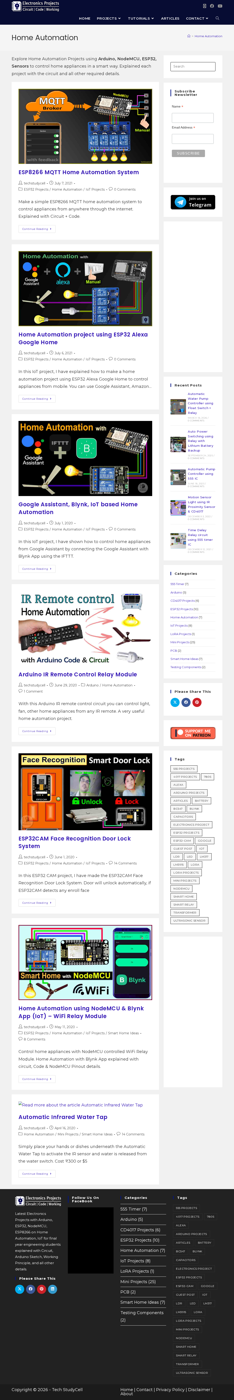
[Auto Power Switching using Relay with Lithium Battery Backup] (178, 444)
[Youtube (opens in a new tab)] (220, 6)
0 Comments (125, 189)
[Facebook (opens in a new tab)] (212, 6)
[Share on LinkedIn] (52, 1289)
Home (126, 1389)
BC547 (178, 808)
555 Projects (183, 768)
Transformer (184, 912)
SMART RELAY (183, 904)
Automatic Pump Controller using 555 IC (201, 474)
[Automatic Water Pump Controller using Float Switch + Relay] (178, 407)
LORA (195, 864)
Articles (180, 800)
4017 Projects (185, 776)
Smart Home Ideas (123, 1033)
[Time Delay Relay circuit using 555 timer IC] (178, 541)
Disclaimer (199, 1389)
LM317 (204, 856)
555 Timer (177, 584)
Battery (201, 800)
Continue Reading (39, 228)
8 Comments (34, 1039)
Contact (144, 1389)
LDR (176, 856)
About (126, 1393)
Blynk (194, 808)
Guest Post (182, 848)
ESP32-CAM (182, 840)
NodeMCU (181, 888)
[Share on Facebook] (186, 702)
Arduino (92, 685)
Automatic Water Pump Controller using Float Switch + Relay (200, 403)
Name (177, 106)
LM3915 (178, 864)
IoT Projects (95, 189)
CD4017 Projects (182, 600)
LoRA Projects (180, 634)
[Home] (188, 36)
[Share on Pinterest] (197, 702)
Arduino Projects (188, 792)
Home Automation (208, 36)
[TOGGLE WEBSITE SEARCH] (217, 18)
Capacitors (183, 816)
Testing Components (185, 667)
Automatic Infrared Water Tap (63, 1117)
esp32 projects (186, 832)
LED (190, 856)
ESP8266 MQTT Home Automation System (79, 172)
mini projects (184, 880)
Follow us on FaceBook (85, 1199)
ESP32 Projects (36, 189)
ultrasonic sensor (189, 920)
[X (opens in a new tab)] (204, 6)
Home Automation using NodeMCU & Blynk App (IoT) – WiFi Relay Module (81, 1012)
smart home (183, 896)
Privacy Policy (170, 1389)
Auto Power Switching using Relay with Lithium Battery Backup (200, 441)
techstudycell (34, 183)
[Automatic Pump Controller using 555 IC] (178, 477)
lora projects (186, 872)
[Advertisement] (192, 296)
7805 (207, 776)
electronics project (191, 824)
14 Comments (125, 863)
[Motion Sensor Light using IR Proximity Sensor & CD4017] (178, 508)
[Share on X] (175, 702)
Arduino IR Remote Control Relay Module (78, 674)
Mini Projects (68, 1134)
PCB (173, 650)
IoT (201, 848)
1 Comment (33, 691)
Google (204, 840)
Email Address (183, 127)
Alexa (178, 784)
